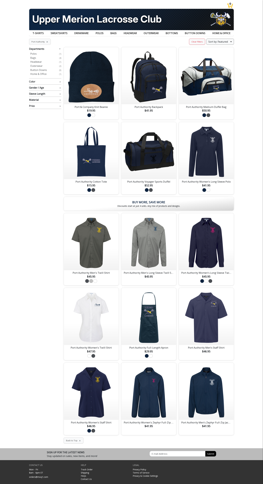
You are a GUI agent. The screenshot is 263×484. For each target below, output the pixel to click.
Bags (113, 33)
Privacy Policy (139, 469)
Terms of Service (141, 472)
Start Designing (91, 98)
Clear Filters (197, 41)
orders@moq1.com (38, 476)
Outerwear (151, 33)
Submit (210, 453)
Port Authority (40, 41)
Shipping (85, 472)
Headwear (130, 33)
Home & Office (221, 33)
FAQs (83, 475)
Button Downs (195, 33)
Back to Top (73, 440)
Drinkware (81, 33)
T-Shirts (38, 33)
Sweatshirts (59, 33)
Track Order (87, 469)
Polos (99, 33)
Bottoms (172, 33)
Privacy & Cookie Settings (145, 475)
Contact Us (86, 479)
